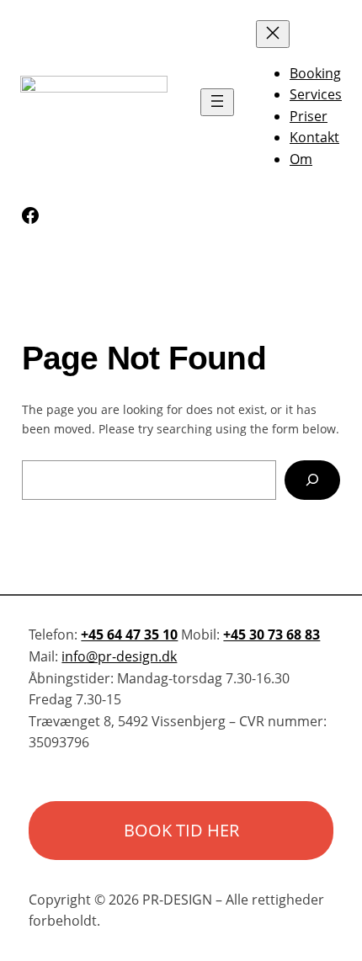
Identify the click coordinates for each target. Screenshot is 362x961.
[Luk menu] (273, 34)
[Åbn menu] (217, 102)
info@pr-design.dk (119, 656)
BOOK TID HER (181, 830)
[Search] (313, 480)
